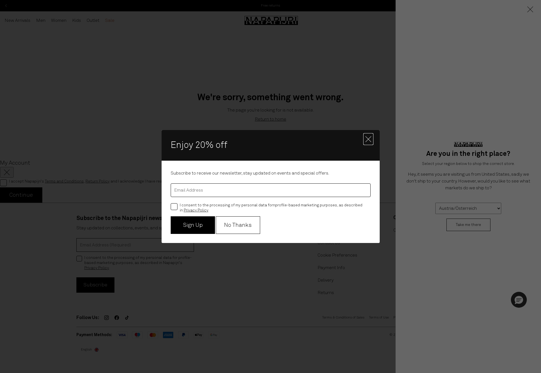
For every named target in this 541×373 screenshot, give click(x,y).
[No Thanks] (368, 139)
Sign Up (193, 225)
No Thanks (238, 225)
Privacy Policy (196, 210)
